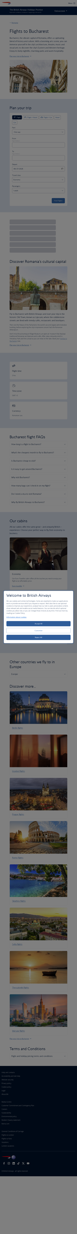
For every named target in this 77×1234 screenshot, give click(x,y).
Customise (38, 631)
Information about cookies (16, 617)
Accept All (38, 624)
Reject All (38, 637)
